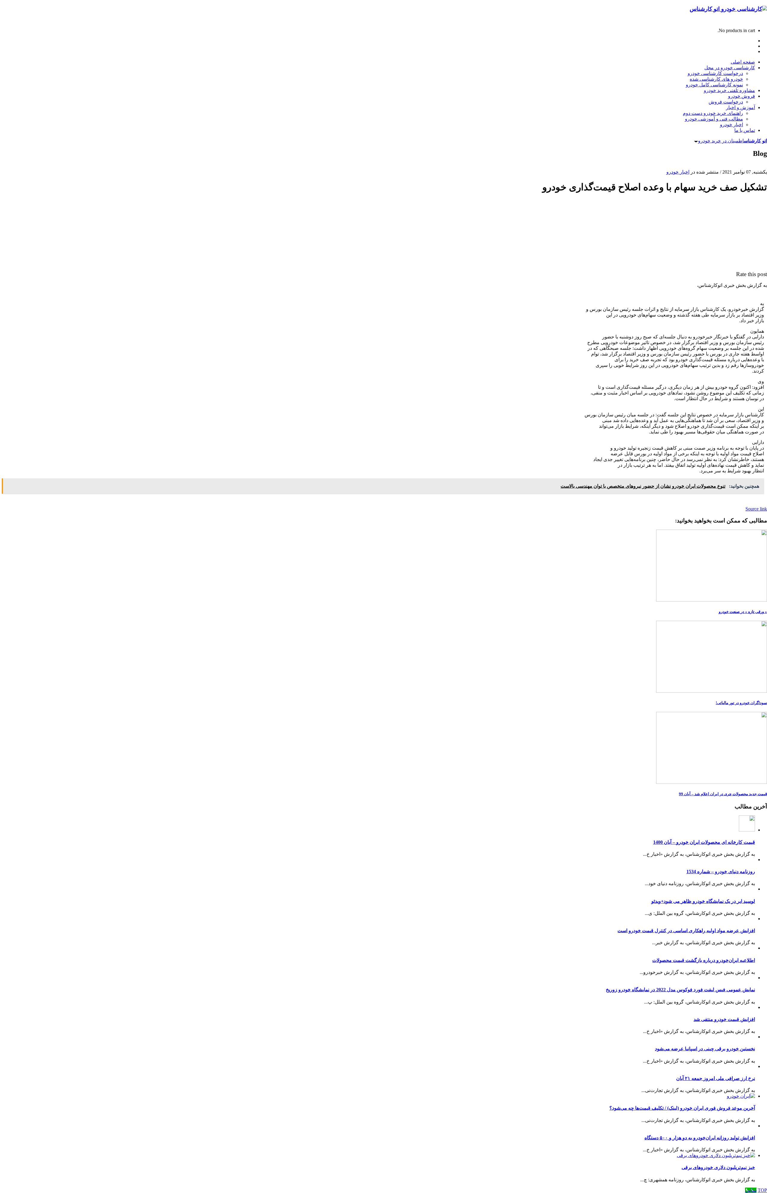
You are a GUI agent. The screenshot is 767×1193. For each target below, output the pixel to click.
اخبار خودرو (677, 171)
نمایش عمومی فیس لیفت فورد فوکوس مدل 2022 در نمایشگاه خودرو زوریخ (680, 989)
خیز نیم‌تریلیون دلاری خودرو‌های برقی (718, 1167)
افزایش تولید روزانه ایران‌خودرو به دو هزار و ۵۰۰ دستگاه (699, 1137)
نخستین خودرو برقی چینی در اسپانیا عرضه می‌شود (705, 1048)
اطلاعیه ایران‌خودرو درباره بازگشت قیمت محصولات (703, 960)
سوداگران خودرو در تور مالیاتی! (741, 703)
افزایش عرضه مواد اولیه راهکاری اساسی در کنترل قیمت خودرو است (686, 930)
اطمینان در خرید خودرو (732, 140)
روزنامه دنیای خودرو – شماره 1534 (720, 871)
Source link (756, 508)
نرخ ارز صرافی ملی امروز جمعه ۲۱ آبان (715, 1078)
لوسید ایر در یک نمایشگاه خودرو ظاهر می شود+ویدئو (703, 901)
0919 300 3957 (752, 20)
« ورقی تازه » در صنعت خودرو (743, 611)
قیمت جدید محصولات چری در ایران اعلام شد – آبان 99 (723, 794)
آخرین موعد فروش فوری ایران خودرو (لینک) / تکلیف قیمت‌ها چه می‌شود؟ (682, 1108)
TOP (762, 1190)
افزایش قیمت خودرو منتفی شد (724, 1019)
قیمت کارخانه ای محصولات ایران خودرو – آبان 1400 (704, 842)
